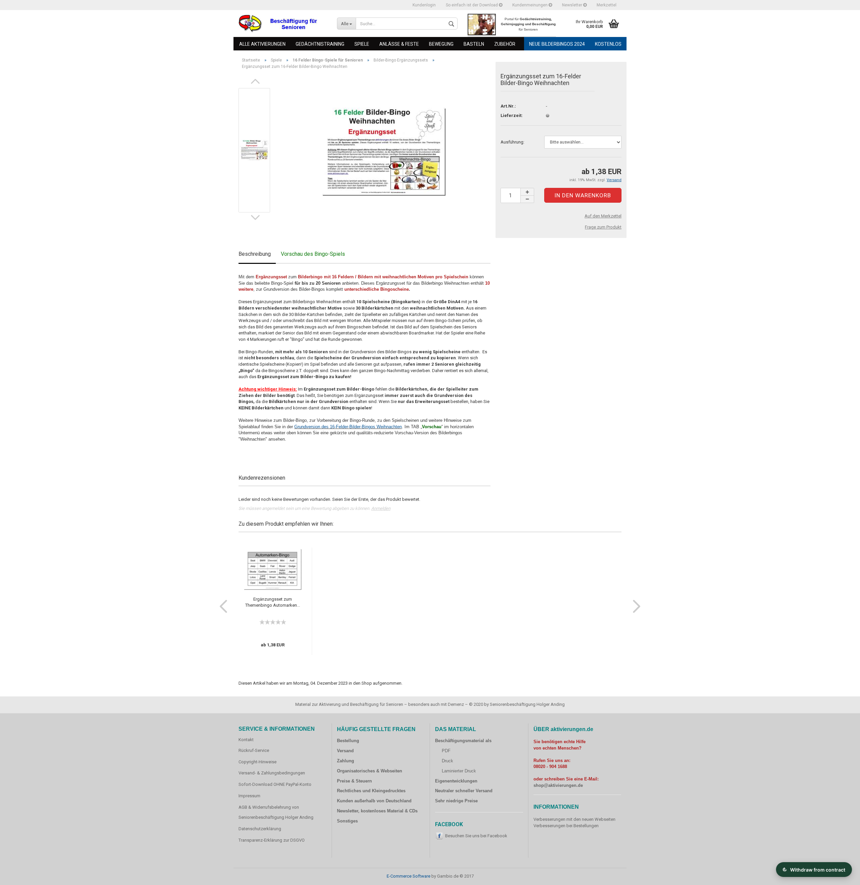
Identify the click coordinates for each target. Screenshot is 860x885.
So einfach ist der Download (472, 5)
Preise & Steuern (354, 780)
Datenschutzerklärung (260, 828)
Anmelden (380, 508)
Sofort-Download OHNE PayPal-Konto (275, 784)
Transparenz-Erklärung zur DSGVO (272, 840)
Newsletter (572, 5)
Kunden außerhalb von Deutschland (374, 800)
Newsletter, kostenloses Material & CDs (377, 810)
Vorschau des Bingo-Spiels (313, 254)
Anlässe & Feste (399, 44)
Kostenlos (608, 44)
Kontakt (246, 739)
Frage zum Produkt (603, 227)
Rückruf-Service (254, 750)
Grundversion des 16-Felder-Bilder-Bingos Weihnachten (348, 426)
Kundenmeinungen (530, 5)
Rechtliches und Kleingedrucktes (371, 790)
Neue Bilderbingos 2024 (557, 44)
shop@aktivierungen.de (558, 785)
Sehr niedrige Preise (456, 800)
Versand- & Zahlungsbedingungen (272, 772)
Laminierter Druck (459, 770)
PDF (446, 750)
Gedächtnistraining (320, 44)
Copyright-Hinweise (257, 761)
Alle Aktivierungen (262, 44)
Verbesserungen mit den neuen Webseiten (574, 819)
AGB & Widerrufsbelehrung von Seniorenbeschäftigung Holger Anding (276, 812)
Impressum (249, 795)
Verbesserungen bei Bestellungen (566, 825)
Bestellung (348, 740)
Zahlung (345, 760)
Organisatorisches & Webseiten (369, 770)
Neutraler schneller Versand (463, 790)
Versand (345, 750)
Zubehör (504, 44)
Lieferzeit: (512, 115)
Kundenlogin (424, 5)
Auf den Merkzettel (603, 215)
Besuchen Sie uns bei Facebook (476, 835)
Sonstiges (347, 820)
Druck (447, 760)
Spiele (361, 44)
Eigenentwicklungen (456, 780)
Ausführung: (512, 142)
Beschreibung (255, 254)
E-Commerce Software (408, 876)
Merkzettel (606, 5)
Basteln (474, 44)
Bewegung (441, 44)
